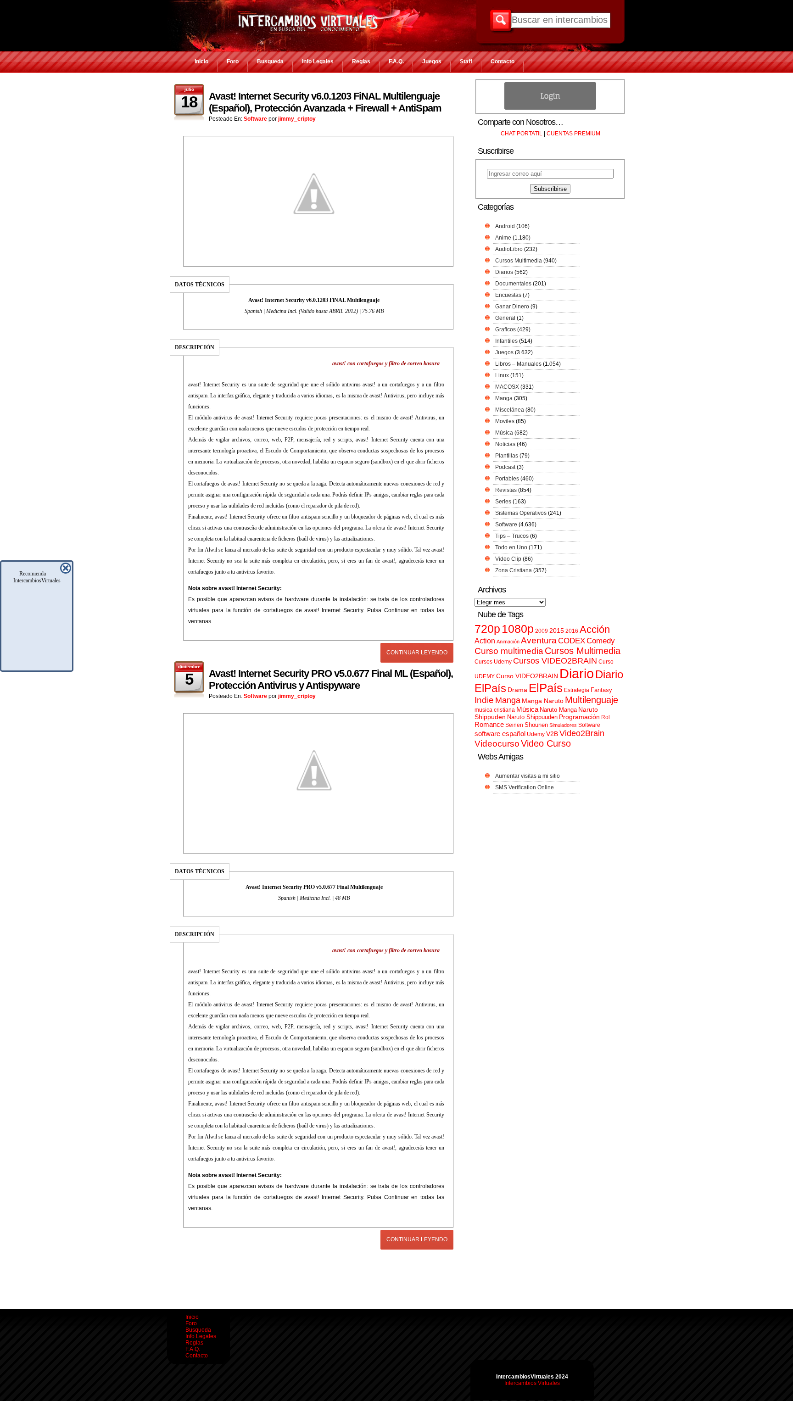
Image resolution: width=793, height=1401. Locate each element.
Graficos (505, 329)
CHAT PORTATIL (521, 133)
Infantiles (506, 341)
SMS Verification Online (524, 787)
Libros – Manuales (518, 364)
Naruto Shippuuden (532, 717)
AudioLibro (509, 249)
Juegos (431, 61)
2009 (541, 631)
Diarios (504, 272)
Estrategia (576, 690)
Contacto (502, 61)
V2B (552, 733)
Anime (503, 237)
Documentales (513, 283)
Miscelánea (509, 410)
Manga (504, 398)
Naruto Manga (558, 709)
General (505, 318)
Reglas (361, 61)
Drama (517, 689)
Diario (576, 673)
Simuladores (563, 725)
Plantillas (506, 455)
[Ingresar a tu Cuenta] (550, 108)
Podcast (505, 467)
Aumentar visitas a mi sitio (527, 776)
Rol (605, 717)
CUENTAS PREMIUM (573, 133)
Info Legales (318, 61)
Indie (484, 700)
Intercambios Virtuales (532, 1383)
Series (503, 501)
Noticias (505, 444)
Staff (466, 61)
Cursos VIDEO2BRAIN (555, 660)
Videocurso (497, 743)
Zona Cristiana (513, 570)
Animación (508, 641)
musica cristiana (495, 710)
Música (504, 433)
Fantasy (601, 690)
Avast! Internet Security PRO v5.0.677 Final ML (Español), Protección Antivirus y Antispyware (331, 679)
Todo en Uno (511, 547)
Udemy (536, 734)
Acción (595, 629)
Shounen (536, 724)
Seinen (514, 725)
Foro (233, 61)
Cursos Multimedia (518, 260)
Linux (502, 375)
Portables (507, 478)
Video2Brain (581, 733)
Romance (489, 724)
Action (485, 640)
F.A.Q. (396, 61)
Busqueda (270, 61)
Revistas (506, 490)
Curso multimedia (509, 651)
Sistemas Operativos (521, 513)
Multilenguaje (591, 700)
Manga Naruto (543, 701)
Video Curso (546, 743)
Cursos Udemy (493, 662)
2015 (556, 630)
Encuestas (508, 295)
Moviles (504, 421)
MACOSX (507, 387)
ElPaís (546, 687)
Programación (579, 716)
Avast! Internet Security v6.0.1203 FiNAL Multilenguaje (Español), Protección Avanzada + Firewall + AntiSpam (325, 102)
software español (500, 733)
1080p (518, 629)
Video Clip (508, 559)
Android (505, 226)
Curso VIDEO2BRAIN (527, 676)
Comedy (600, 640)
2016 (571, 631)
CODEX (571, 640)
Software (255, 119)
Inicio (201, 61)
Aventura (539, 640)
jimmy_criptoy (297, 119)
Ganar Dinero (512, 306)
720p (487, 629)
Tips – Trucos (512, 536)
